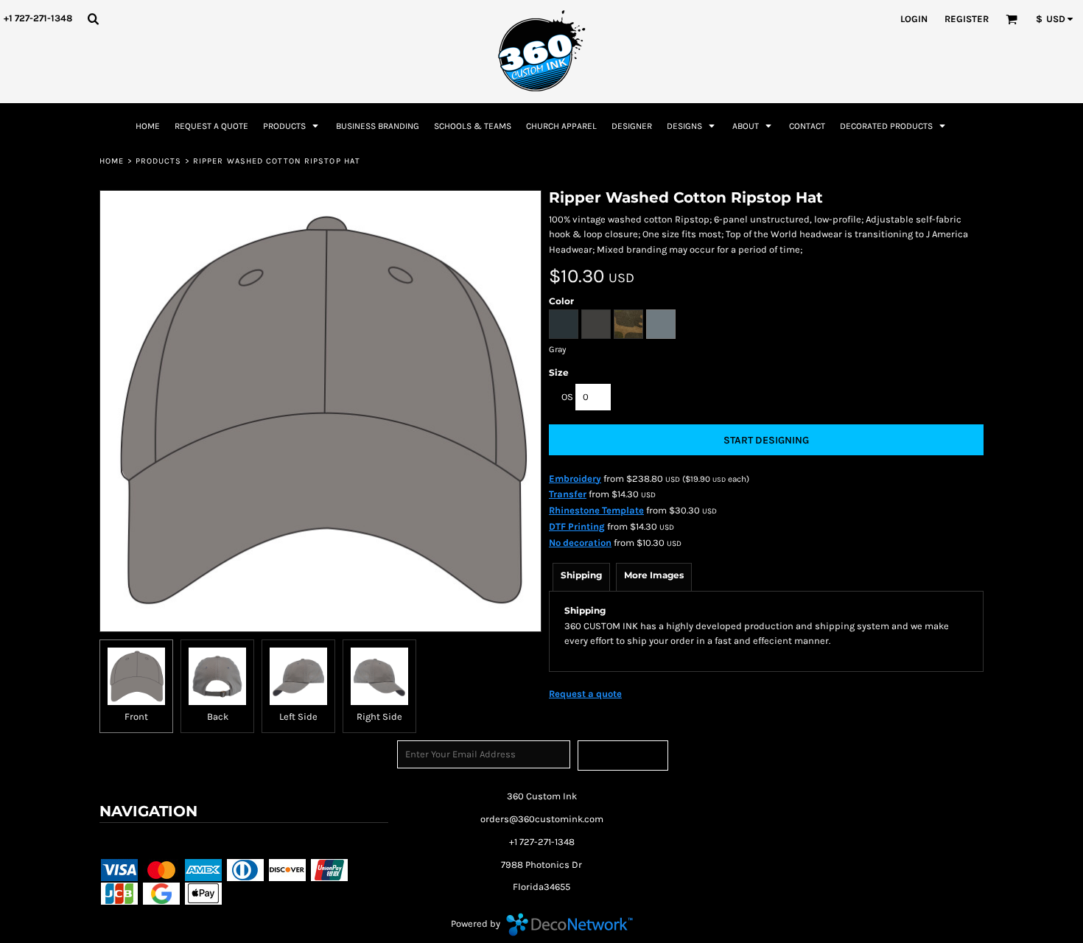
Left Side (298, 716)
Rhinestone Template (596, 510)
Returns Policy (234, 839)
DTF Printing (577, 526)
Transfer (567, 493)
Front (136, 716)
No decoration (580, 542)
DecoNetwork (569, 924)
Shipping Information (325, 839)
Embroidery (575, 478)
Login (914, 18)
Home (111, 161)
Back (217, 716)
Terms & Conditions (146, 839)
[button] (93, 18)
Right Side (379, 716)
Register (966, 18)
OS (567, 396)
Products (159, 161)
